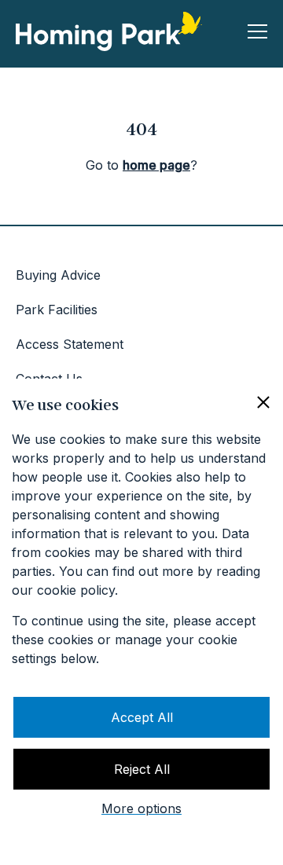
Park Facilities (56, 309)
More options (141, 808)
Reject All (142, 769)
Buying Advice (58, 275)
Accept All (142, 717)
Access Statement (69, 344)
